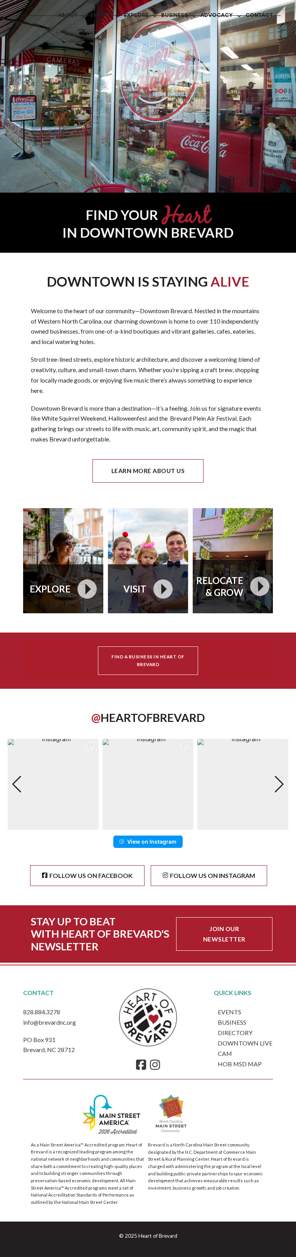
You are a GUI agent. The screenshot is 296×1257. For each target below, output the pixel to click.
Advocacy (216, 15)
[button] (148, 824)
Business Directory (235, 1027)
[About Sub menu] (83, 15)
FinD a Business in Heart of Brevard (148, 660)
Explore (136, 15)
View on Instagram (152, 841)
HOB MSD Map (240, 1063)
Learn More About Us (148, 470)
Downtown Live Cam (245, 1048)
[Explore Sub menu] (154, 15)
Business (174, 15)
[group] (53, 784)
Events (100, 15)
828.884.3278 (41, 1011)
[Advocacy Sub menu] (239, 15)
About (67, 15)
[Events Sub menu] (117, 15)
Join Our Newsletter (224, 934)
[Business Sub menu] (194, 15)
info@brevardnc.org (49, 1022)
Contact (259, 15)
